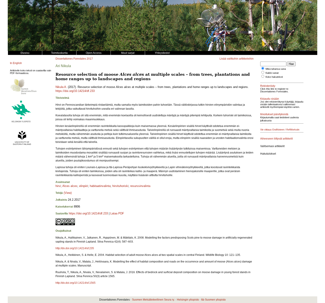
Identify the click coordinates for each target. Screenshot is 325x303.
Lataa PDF (117, 213)
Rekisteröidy (267, 85)
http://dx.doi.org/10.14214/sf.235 (74, 248)
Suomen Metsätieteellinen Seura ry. (153, 299)
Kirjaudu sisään (269, 98)
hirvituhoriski (120, 186)
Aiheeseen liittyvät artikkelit (276, 138)
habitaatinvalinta (100, 186)
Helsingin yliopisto (188, 299)
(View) (68, 192)
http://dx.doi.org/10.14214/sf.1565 (75, 282)
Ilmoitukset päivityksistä (274, 114)
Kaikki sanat (272, 73)
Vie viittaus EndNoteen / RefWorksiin (279, 129)
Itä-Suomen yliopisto (213, 299)
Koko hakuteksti (274, 77)
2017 (90, 58)
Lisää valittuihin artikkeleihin (237, 58)
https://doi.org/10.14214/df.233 (75, 91)
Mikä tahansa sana (276, 69)
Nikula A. (61, 87)
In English (16, 63)
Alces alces (69, 186)
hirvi (58, 186)
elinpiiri (83, 186)
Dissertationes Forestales (70, 58)
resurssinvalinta (140, 186)
